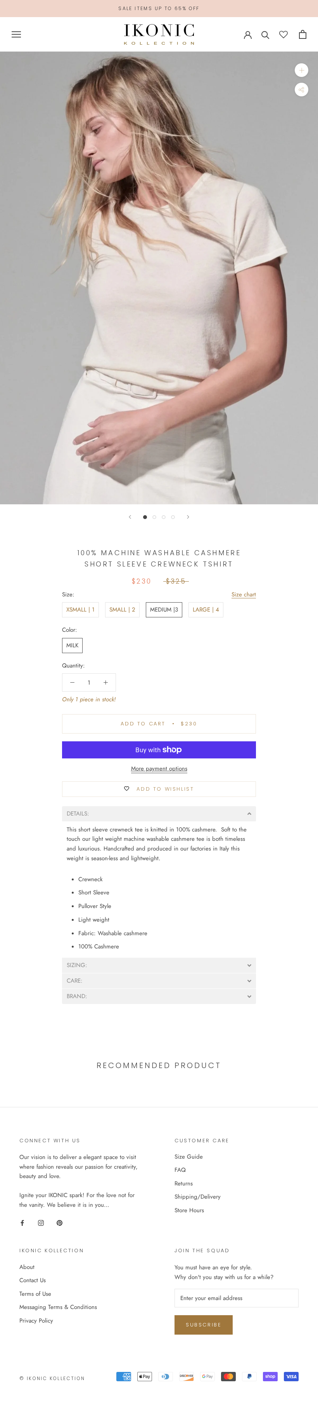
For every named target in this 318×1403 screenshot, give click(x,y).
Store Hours (189, 1210)
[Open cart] (302, 34)
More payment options (159, 768)
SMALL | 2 (122, 609)
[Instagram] (41, 1222)
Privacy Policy (36, 1320)
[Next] (188, 517)
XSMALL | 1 (80, 609)
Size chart (244, 594)
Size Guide (189, 1156)
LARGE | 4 (206, 609)
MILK (72, 645)
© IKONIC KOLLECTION (52, 1378)
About (27, 1267)
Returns (184, 1183)
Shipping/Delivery (198, 1196)
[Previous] (130, 517)
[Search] (265, 34)
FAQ (180, 1170)
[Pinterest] (59, 1222)
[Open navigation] (16, 34)
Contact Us (32, 1280)
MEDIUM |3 (164, 609)
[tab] (159, 813)
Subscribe (203, 1324)
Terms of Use (35, 1294)
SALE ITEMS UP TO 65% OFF (159, 8)
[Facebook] (22, 1222)
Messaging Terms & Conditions (58, 1307)
